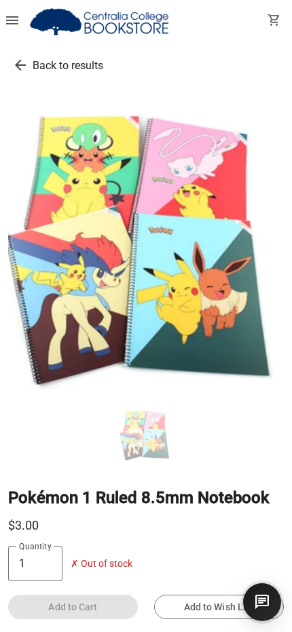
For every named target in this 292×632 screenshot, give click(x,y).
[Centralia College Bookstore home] (101, 21)
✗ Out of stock (101, 564)
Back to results (68, 65)
